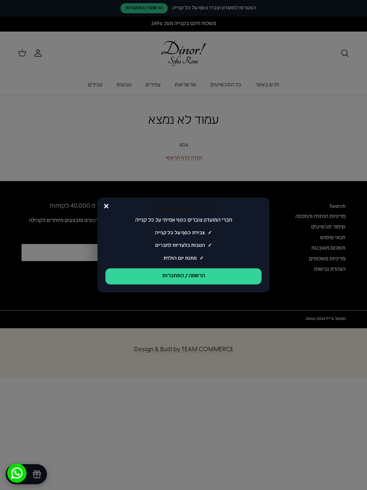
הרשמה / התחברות (183, 276)
